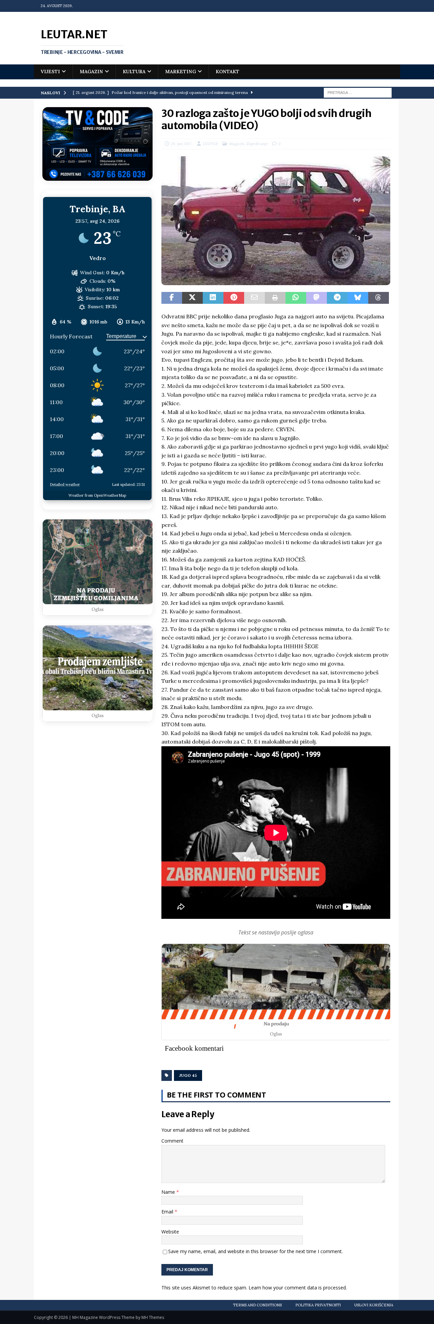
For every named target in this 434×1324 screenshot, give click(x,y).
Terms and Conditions (257, 1305)
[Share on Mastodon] (316, 298)
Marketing (180, 71)
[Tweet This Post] (192, 298)
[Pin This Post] (233, 298)
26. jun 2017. (182, 143)
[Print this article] (275, 298)
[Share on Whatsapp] (295, 298)
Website (170, 1231)
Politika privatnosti (318, 1305)
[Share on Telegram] (337, 298)
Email (168, 1211)
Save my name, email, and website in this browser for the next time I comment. (255, 1251)
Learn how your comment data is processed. (298, 1287)
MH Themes (152, 1317)
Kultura (134, 71)
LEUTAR (210, 143)
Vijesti (50, 71)
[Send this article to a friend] (254, 298)
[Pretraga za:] (358, 92)
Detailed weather (65, 484)
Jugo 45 (188, 1075)
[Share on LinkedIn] (213, 298)
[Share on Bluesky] (358, 298)
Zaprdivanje (257, 143)
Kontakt (227, 71)
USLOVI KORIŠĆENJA (373, 1305)
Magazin (91, 71)
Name (168, 1192)
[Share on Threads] (378, 298)
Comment (172, 1141)
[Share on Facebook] (171, 298)
